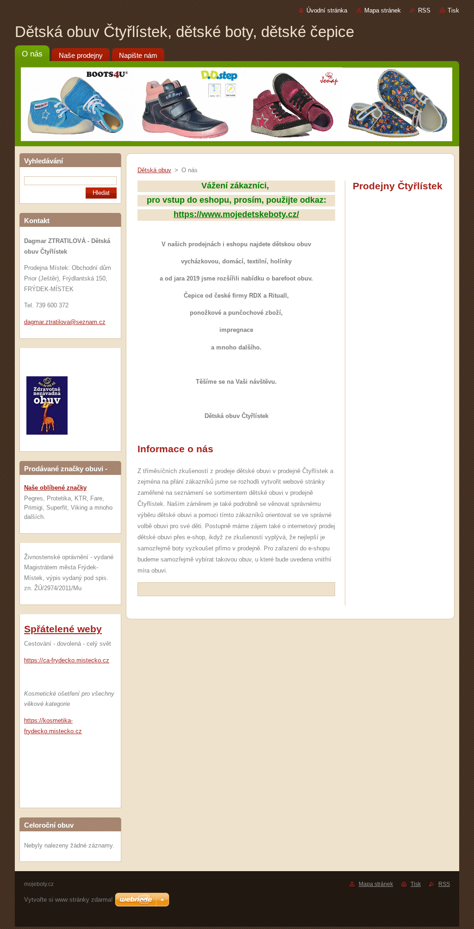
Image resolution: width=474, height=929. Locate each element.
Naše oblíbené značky (55, 487)
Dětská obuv (154, 170)
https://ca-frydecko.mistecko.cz (66, 660)
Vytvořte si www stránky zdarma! (68, 899)
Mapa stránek (382, 10)
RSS (424, 10)
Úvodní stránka (326, 10)
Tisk (453, 10)
